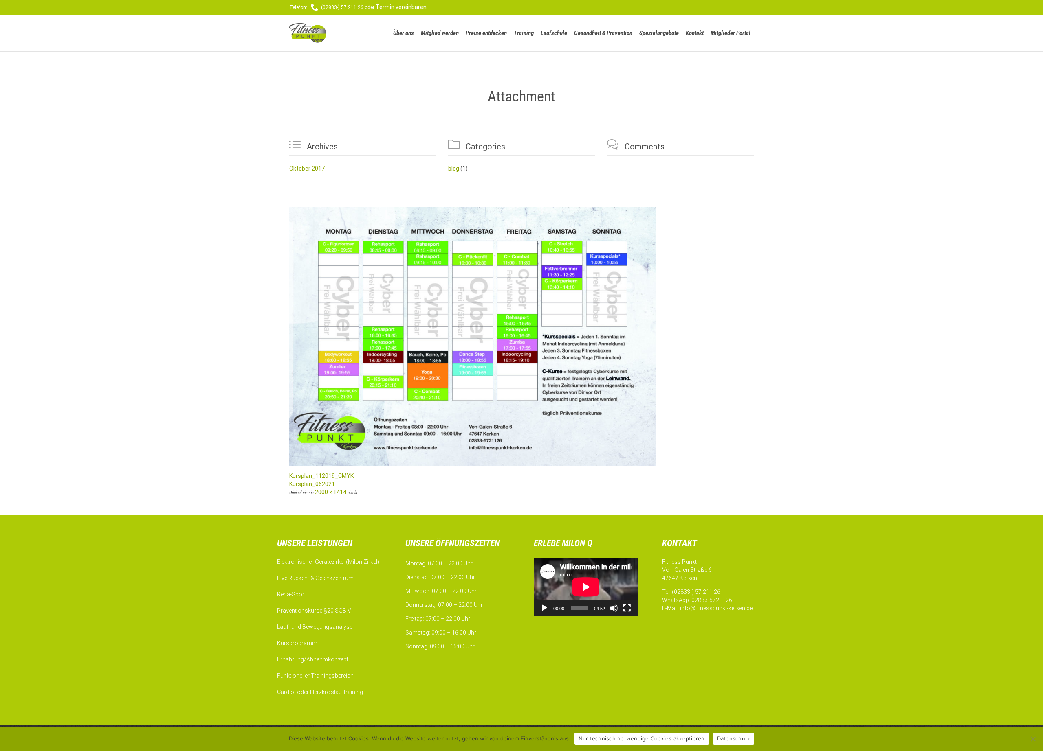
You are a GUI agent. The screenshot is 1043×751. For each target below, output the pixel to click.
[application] (586, 587)
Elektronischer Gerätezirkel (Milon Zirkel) (328, 561)
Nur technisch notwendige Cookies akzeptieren (642, 738)
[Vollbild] (627, 608)
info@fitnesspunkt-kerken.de (716, 608)
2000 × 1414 (330, 492)
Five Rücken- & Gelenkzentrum (315, 578)
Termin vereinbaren (401, 7)
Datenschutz (733, 738)
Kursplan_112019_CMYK (321, 476)
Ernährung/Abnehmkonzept (312, 659)
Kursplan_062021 (312, 484)
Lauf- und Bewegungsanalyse (314, 627)
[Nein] (1033, 739)
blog (453, 168)
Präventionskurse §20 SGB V (314, 610)
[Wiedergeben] (544, 608)
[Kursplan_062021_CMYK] (521, 336)
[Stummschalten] (614, 608)
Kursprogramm (297, 643)
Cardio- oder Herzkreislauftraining (320, 692)
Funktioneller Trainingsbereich (315, 675)
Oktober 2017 (307, 168)
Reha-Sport (291, 594)
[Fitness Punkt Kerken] (320, 33)
